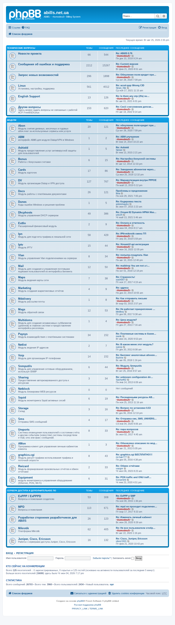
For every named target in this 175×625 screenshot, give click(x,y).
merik (119, 336)
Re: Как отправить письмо (131, 298)
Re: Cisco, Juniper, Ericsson (131, 538)
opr (112, 584)
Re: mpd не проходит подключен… (136, 506)
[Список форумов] (25, 14)
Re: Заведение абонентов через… (136, 169)
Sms (21, 419)
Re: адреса (122, 287)
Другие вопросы (29, 107)
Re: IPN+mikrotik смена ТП (131, 233)
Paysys (23, 334)
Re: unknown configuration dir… (134, 377)
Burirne (119, 357)
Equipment (25, 477)
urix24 (119, 214)
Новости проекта (29, 53)
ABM (21, 137)
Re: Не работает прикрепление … (135, 309)
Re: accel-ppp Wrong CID (130, 85)
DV (20, 180)
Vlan (21, 255)
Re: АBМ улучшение (127, 136)
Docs (21, 191)
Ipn (20, 233)
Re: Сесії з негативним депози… (134, 106)
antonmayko (122, 204)
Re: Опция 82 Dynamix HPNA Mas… (136, 212)
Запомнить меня (121, 558)
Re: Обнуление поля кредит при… (136, 74)
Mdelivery (24, 298)
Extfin (22, 223)
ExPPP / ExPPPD (29, 496)
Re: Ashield (122, 147)
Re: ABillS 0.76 (124, 53)
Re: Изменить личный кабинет (134, 517)
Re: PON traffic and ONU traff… (133, 477)
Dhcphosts (25, 212)
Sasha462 (121, 379)
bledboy (120, 311)
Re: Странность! (125, 277)
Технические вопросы (21, 48)
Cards (22, 169)
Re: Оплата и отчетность (130, 223)
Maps (21, 277)
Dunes (22, 201)
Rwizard (23, 466)
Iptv (20, 244)
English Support (29, 96)
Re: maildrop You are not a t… (133, 265)
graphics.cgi (26, 454)
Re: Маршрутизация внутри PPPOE (136, 180)
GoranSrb (121, 479)
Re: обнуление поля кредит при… (136, 125)
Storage (23, 408)
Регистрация (25, 553)
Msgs (21, 309)
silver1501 (121, 541)
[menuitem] (25, 27)
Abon (21, 125)
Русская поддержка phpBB (87, 605)
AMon (22, 443)
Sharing (23, 377)
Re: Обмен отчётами (128, 466)
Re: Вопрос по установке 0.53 (133, 408)
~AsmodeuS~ (123, 56)
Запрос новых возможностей (38, 75)
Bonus (22, 159)
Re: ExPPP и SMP (125, 496)
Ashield (23, 147)
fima (118, 193)
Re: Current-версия (127, 64)
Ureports (23, 429)
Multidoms (25, 320)
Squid (22, 397)
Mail (21, 266)
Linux (22, 85)
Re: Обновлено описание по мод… (136, 443)
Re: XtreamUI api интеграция (132, 244)
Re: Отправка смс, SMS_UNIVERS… (136, 418)
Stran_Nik (121, 88)
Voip (21, 355)
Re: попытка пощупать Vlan (132, 255)
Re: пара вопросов (127, 429)
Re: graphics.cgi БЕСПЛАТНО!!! (134, 454)
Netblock (24, 388)
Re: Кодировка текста (128, 201)
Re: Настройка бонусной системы (136, 158)
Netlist (22, 344)
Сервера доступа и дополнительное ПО (31, 490)
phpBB (80, 601)
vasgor (119, 468)
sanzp (119, 347)
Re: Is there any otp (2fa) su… (132, 96)
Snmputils (25, 366)
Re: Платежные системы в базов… (136, 333)
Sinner (119, 150)
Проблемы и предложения (131, 191)
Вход (9, 553)
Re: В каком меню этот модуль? (134, 344)
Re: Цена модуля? (126, 319)
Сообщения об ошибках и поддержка (44, 64)
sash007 (120, 279)
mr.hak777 (121, 457)
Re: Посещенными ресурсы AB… (135, 397)
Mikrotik (23, 528)
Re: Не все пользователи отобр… (135, 528)
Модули (11, 120)
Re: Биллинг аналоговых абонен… (136, 355)
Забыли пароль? (102, 558)
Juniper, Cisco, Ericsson (34, 539)
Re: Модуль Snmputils (129, 365)
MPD (21, 506)
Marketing (24, 288)
